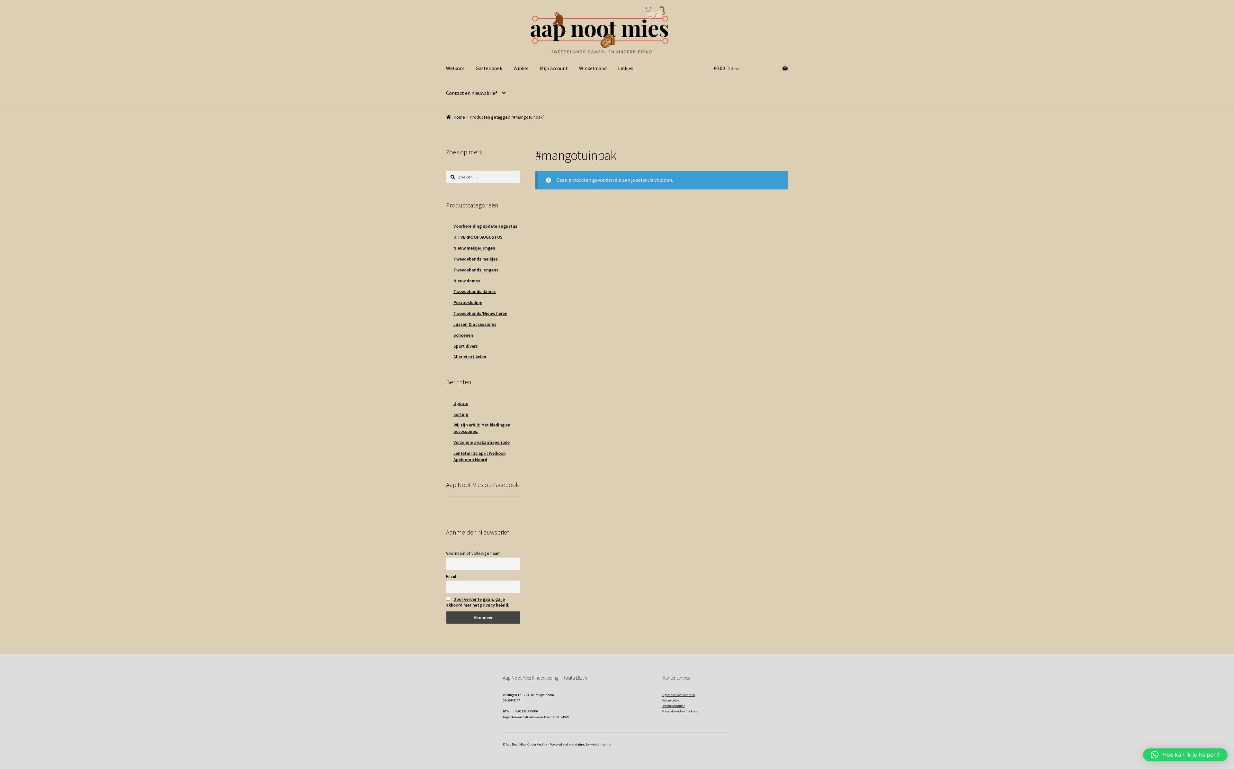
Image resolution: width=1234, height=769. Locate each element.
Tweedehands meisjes (475, 259)
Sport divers (465, 346)
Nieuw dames (466, 281)
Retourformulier (673, 706)
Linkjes (625, 68)
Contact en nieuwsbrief (471, 93)
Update (460, 403)
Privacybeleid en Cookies (679, 711)
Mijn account (554, 68)
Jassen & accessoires (474, 324)
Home (459, 117)
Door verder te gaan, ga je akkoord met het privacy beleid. (477, 602)
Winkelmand (593, 68)
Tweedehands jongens (475, 270)
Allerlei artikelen (469, 357)
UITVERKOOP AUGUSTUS (478, 237)
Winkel (521, 68)
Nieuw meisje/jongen (474, 248)
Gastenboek (489, 68)
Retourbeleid (671, 700)
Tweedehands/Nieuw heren (480, 313)
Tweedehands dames (474, 291)
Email (451, 576)
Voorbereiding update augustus (485, 226)
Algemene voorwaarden (678, 695)
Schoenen (463, 335)
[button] (1185, 754)
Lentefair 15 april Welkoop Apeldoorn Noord (479, 456)
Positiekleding (467, 302)
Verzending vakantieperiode (481, 442)
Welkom (455, 68)
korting (460, 414)
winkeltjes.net (601, 744)
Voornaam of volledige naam (473, 553)
